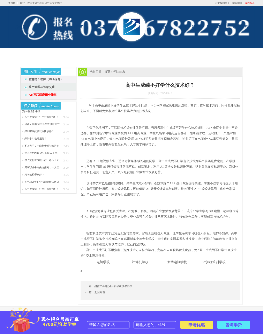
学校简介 (160, 27)
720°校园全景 (222, 3)
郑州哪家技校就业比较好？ (39, 131)
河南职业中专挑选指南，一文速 (41, 167)
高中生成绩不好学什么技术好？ (41, 117)
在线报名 (250, 3)
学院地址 (237, 3)
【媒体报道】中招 (30, 111)
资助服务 (102, 27)
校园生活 (240, 27)
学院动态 (119, 71)
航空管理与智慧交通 (42, 87)
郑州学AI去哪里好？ (35, 138)
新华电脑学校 (177, 262)
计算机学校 (140, 262)
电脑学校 (103, 262)
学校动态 (214, 27)
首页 (107, 71)
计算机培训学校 (214, 262)
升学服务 (22, 27)
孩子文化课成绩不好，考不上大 (41, 160)
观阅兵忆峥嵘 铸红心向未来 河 (41, 153)
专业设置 (75, 27)
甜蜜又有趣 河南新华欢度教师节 (42, 124)
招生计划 (187, 27)
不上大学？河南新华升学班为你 (41, 145)
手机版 (12, 3)
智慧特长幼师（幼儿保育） (46, 79)
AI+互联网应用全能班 (43, 94)
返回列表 (99, 292)
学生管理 (49, 27)
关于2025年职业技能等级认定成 (41, 181)
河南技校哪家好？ (34, 174)
